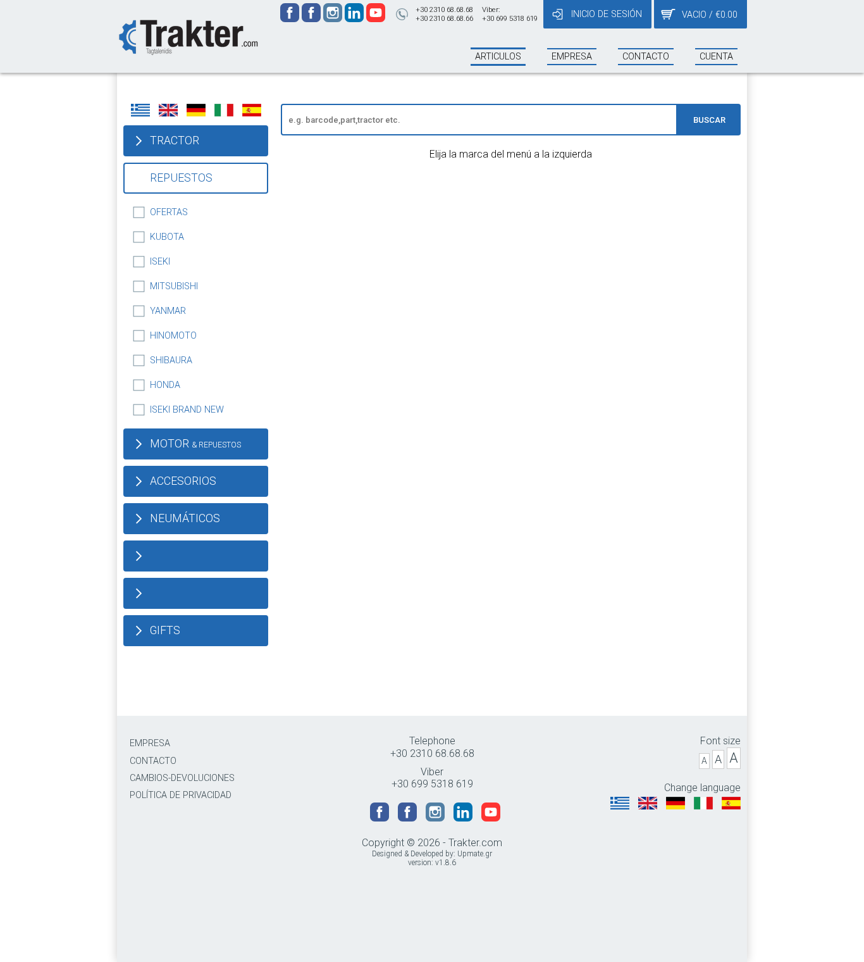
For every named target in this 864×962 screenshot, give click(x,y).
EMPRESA (150, 743)
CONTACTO (153, 761)
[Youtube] (375, 19)
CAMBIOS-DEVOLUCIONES (182, 778)
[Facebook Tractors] (291, 19)
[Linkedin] (355, 19)
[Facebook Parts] (312, 19)
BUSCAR (709, 120)
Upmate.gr (474, 853)
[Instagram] (334, 19)
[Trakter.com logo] (187, 36)
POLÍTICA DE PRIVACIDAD (180, 795)
